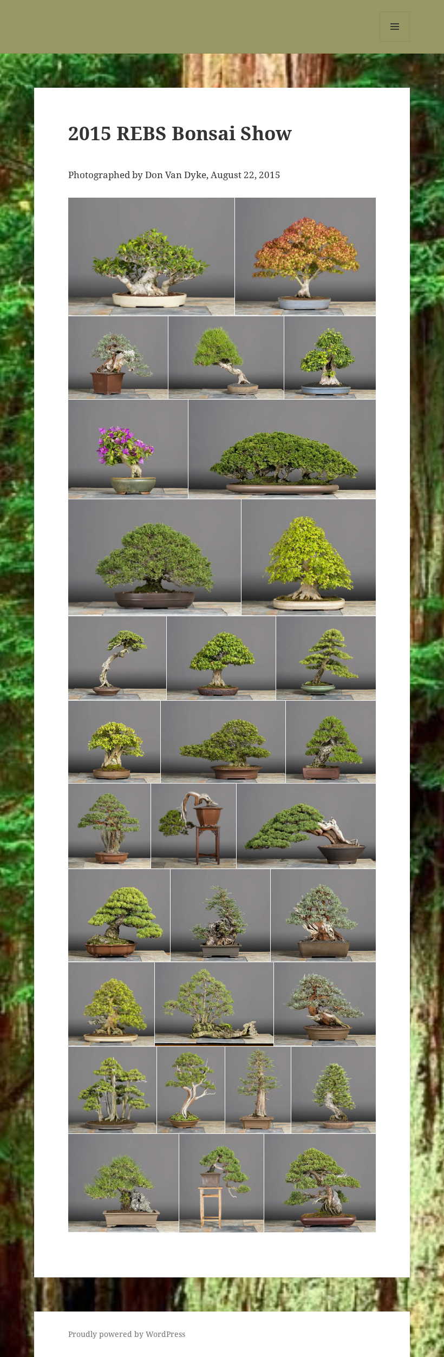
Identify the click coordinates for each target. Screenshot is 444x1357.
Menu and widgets (395, 41)
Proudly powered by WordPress (126, 1334)
